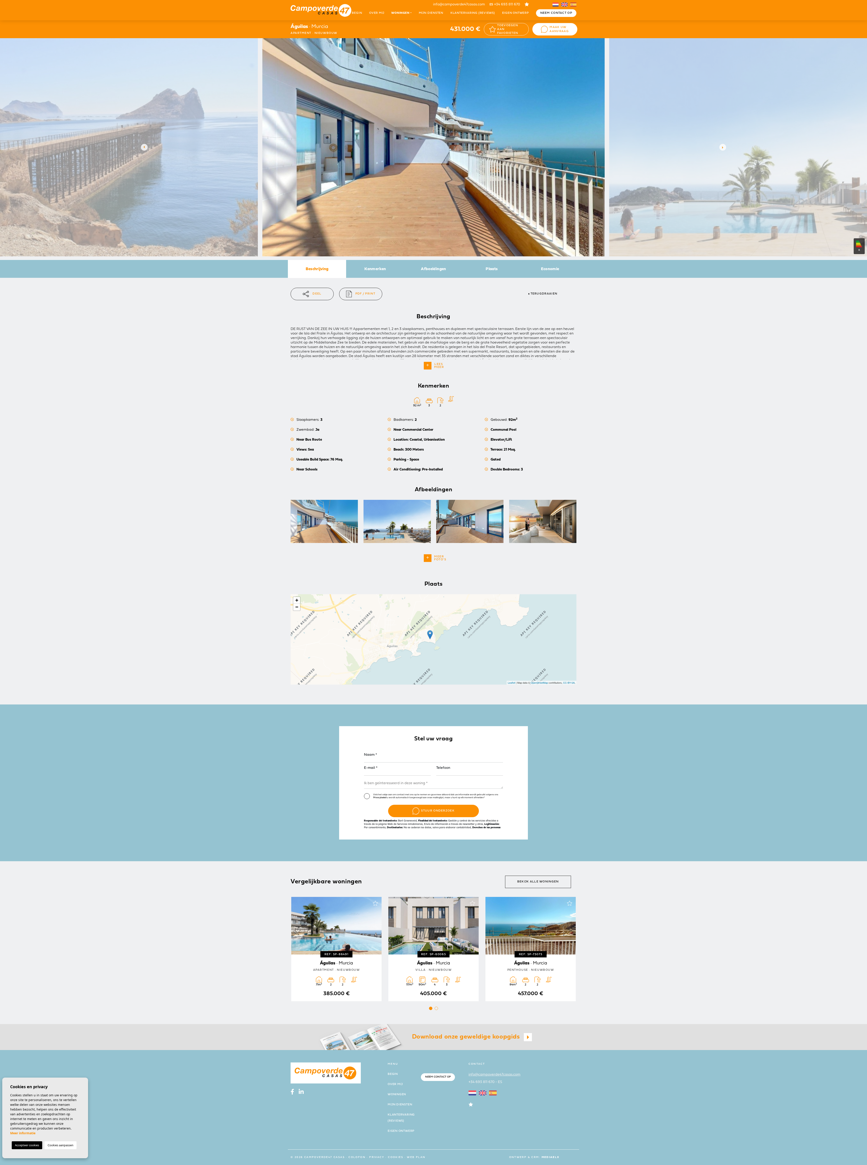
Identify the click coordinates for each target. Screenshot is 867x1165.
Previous (143, 147)
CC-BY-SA (569, 682)
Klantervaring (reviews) (472, 13)
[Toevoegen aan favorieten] (375, 903)
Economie (550, 269)
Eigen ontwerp (515, 13)
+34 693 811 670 (504, 4)
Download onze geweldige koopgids (467, 1037)
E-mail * (371, 768)
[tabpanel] (433, 949)
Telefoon (443, 768)
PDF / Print (365, 293)
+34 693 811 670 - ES (485, 1082)
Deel (316, 293)
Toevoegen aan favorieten (507, 29)
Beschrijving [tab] (317, 269)
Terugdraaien (544, 293)
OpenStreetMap (539, 682)
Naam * (370, 755)
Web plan (416, 1157)
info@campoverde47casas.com (459, 4)
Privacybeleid (380, 797)
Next (723, 147)
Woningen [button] (400, 13)
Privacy (376, 1157)
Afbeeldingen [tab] (433, 269)
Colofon (357, 1157)
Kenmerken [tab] (375, 269)
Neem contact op (556, 13)
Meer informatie (22, 1133)
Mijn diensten (431, 13)
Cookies (395, 1157)
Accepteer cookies (27, 1145)
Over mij (376, 13)
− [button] (296, 607)
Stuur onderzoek (437, 810)
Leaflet (511, 682)
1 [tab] (430, 1008)
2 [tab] (436, 1008)
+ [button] (296, 600)
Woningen (397, 1094)
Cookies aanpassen (60, 1145)
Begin (357, 13)
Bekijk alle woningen (538, 881)
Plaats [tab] (492, 269)
